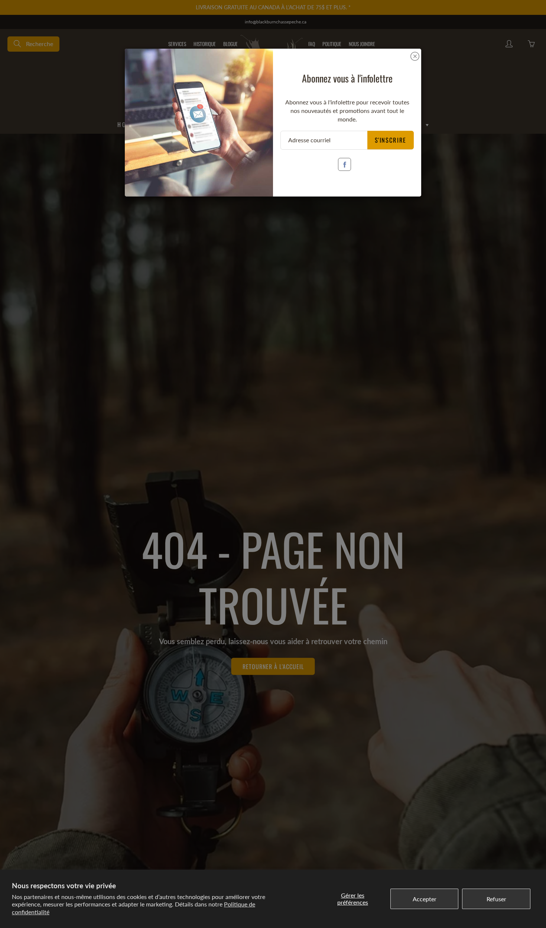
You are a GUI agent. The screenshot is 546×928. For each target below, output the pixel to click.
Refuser (496, 898)
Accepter (424, 898)
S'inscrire (391, 140)
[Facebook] (344, 164)
